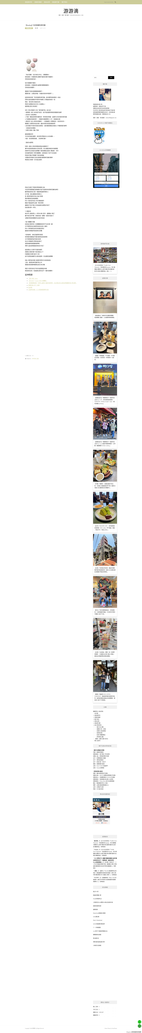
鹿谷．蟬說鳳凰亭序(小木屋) (100, 783)
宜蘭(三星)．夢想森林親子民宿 (101, 756)
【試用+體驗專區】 (101, 734)
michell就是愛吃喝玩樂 (99, 924)
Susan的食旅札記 (97, 898)
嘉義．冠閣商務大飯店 (99, 763)
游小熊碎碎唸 (98, 725)
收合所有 (101, 711)
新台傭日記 (96, 938)
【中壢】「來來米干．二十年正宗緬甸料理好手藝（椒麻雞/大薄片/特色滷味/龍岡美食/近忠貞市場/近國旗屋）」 (105, 864)
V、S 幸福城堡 (97, 927)
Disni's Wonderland (97, 920)
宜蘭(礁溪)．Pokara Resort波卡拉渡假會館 (103, 781)
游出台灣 (47, 2)
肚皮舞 (30, 287)
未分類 (96, 713)
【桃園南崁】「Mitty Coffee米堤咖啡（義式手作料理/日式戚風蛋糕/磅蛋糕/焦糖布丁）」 (104, 879)
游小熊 (36, 28)
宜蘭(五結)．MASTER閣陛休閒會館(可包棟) (104, 775)
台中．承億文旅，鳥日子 (99, 762)
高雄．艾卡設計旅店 (98, 789)
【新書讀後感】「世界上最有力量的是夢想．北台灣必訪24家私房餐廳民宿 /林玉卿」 (52, 283)
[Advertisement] (57, 43)
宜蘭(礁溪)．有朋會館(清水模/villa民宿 (103, 779)
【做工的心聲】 (100, 727)
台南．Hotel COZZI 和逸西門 (100, 765)
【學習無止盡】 (29, 28)
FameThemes (114, 1028)
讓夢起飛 (95, 909)
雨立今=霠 (95, 891)
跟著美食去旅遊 (97, 934)
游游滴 (71, 11)
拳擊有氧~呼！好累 (34, 285)
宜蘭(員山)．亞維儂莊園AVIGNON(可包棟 (103, 777)
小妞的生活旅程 (97, 945)
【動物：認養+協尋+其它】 (102, 738)
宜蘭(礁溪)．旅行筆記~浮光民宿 (101, 754)
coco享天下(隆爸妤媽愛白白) (100, 931)
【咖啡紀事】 (99, 732)
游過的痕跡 (38, 2)
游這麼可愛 (55, 2)
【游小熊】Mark (33, 278)
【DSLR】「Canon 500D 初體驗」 (37, 280)
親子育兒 (64, 2)
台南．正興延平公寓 (98, 787)
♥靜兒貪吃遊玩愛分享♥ (99, 941)
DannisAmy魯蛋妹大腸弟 (99, 913)
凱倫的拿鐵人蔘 (97, 895)
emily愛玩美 (96, 916)
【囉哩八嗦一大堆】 (101, 729)
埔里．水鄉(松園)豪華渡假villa (101, 785)
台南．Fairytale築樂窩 (98, 767)
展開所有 (95, 711)
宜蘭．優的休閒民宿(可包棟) (100, 773)
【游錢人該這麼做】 (101, 731)
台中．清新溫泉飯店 (98, 760)
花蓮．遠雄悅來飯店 (98, 752)
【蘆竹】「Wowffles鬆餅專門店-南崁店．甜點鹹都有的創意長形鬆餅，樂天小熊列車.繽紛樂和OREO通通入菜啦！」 (104, 872)
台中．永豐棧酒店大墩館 (99, 758)
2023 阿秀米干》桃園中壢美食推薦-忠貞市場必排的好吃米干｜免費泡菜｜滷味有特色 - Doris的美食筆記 (105, 860)
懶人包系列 (97, 740)
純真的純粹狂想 (97, 906)
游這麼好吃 (28, 2)
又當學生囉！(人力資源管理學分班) (38, 289)
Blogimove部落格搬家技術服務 (134, 1032)
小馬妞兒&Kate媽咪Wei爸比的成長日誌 (103, 902)
